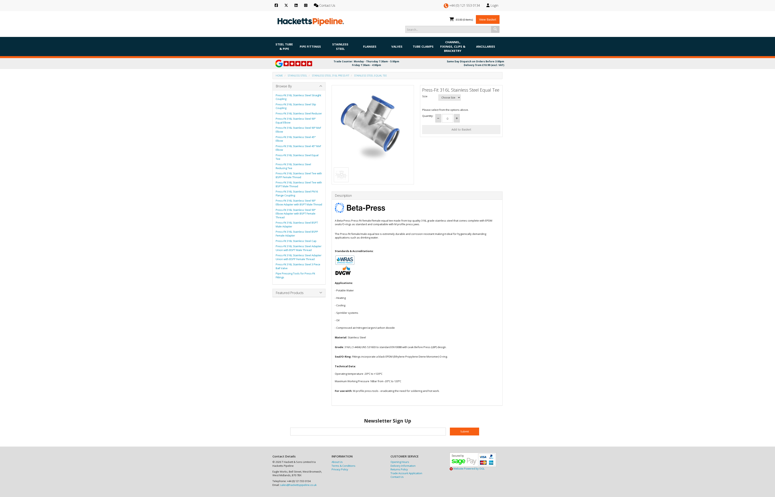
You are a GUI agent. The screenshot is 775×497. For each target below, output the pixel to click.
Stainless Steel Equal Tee (370, 75)
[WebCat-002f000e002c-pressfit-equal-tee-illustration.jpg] (341, 175)
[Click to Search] (495, 29)
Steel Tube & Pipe (284, 46)
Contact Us (397, 477)
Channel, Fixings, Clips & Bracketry (452, 46)
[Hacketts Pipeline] (310, 21)
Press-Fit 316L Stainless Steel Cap (296, 241)
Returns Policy (399, 469)
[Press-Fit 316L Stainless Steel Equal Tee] (373, 126)
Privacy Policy (340, 469)
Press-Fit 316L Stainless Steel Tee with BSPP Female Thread (299, 175)
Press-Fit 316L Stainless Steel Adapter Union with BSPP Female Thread (299, 257)
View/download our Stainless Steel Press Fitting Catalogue (370, 400)
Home (279, 75)
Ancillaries (485, 46)
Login (494, 5)
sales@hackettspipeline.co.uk (298, 485)
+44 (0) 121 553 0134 (464, 5)
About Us (337, 462)
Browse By (284, 86)
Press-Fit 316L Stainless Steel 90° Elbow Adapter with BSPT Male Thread (299, 202)
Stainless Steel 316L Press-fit (330, 75)
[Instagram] (306, 5)
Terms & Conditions (343, 466)
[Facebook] (276, 5)
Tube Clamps (423, 46)
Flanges (369, 46)
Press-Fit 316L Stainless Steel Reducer (299, 113)
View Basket (487, 19)
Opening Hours (400, 462)
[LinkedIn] (296, 5)
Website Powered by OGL (469, 468)
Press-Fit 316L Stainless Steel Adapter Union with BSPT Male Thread (299, 248)
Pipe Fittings (310, 46)
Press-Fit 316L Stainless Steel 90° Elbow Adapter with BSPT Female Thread (296, 213)
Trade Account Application (406, 473)
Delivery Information (403, 466)
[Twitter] (286, 5)
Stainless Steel (340, 46)
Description (343, 196)
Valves (396, 46)
